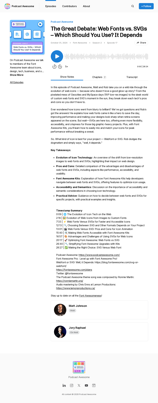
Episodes (50, 6)
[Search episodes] (132, 6)
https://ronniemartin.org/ (69, 280)
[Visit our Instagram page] (71, 385)
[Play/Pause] (57, 56)
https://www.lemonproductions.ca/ (75, 288)
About (86, 6)
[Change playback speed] (66, 66)
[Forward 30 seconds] (60, 66)
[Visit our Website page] (93, 385)
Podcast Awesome (23, 6)
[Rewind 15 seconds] (54, 66)
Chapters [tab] (98, 77)
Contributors (69, 6)
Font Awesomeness (90, 295)
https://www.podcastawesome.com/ (99, 254)
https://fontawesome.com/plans (74, 269)
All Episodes (16, 82)
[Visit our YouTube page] (86, 385)
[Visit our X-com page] (79, 385)
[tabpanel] (99, 193)
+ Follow (146, 6)
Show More (16, 74)
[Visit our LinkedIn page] (64, 385)
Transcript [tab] (131, 77)
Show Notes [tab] (67, 76)
